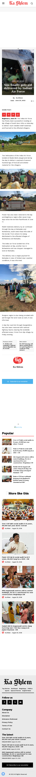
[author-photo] (3, 528)
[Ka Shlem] (18, 360)
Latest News (6, 749)
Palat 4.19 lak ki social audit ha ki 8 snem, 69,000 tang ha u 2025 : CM (23, 450)
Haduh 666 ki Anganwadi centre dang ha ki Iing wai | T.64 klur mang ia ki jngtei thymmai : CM (22, 469)
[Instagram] (9, 702)
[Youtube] (20, 702)
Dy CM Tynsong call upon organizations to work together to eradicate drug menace (26, 347)
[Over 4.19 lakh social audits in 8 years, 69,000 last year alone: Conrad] (7, 442)
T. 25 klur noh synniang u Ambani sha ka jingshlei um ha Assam (9, 346)
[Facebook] (4, 115)
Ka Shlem (19, 98)
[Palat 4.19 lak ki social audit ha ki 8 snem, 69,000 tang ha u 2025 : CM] (7, 450)
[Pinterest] (13, 115)
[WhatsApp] (18, 115)
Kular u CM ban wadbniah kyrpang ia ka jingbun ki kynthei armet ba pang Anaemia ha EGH (22, 479)
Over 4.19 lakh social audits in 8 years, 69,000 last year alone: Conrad (23, 442)
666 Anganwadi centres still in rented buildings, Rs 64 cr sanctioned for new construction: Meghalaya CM (23, 460)
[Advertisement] (18, 29)
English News (18, 81)
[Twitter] (9, 115)
